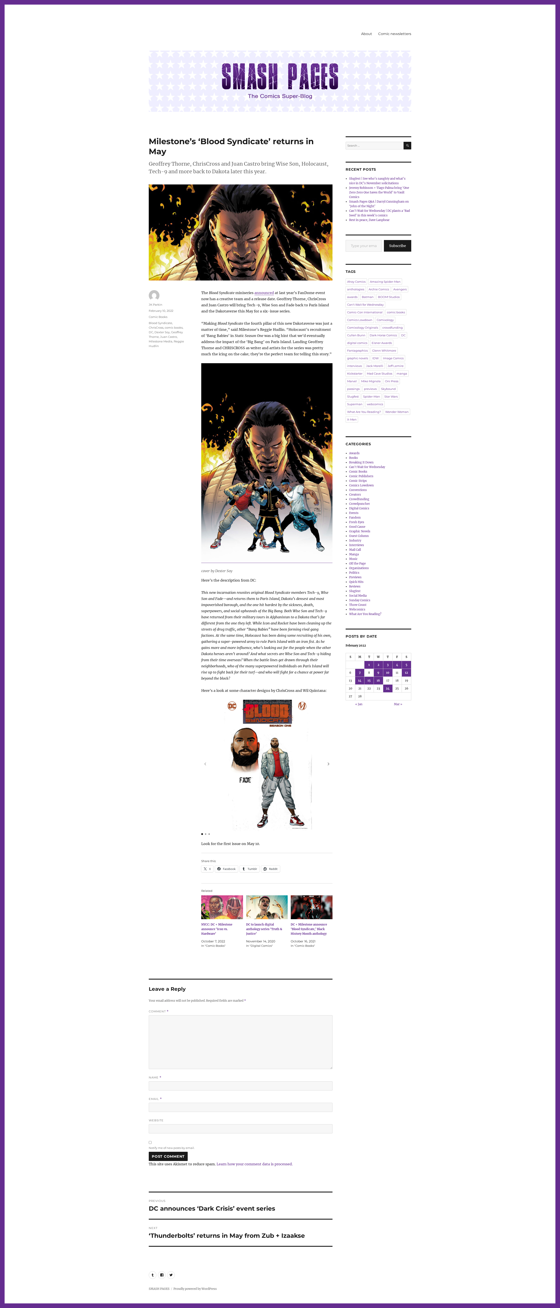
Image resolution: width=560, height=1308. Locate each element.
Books (353, 458)
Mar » (398, 704)
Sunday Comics (359, 600)
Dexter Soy (162, 332)
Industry (355, 540)
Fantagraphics (357, 350)
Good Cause (357, 527)
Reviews (354, 586)
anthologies (355, 289)
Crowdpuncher (359, 504)
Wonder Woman (397, 412)
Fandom (355, 517)
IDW (375, 358)
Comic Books (158, 317)
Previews (355, 577)
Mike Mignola (371, 381)
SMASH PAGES (159, 1289)
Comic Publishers (361, 476)
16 (378, 680)
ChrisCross (156, 327)
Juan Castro (168, 336)
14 (359, 680)
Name (155, 1077)
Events (354, 513)
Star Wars (391, 396)
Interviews (356, 545)
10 (387, 673)
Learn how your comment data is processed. (255, 1164)
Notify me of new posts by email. (172, 1148)
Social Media (358, 596)
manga (402, 373)
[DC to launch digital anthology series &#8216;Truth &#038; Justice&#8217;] (267, 907)
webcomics (375, 404)
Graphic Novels (359, 531)
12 (406, 673)
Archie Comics (379, 289)
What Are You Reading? (364, 412)
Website (156, 1120)
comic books (174, 327)
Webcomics (357, 609)
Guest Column (359, 536)
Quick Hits (356, 582)
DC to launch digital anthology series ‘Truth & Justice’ (264, 929)
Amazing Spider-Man (385, 281)
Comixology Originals (362, 327)
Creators (355, 494)
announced (264, 293)
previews (370, 389)
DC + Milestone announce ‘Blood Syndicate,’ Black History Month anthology (309, 929)
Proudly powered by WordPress (195, 1289)
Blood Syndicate (160, 323)
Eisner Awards (382, 343)
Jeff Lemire (396, 366)
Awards (354, 453)
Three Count (357, 605)
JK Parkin (155, 304)
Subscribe (397, 246)
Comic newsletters (394, 34)
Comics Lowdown (359, 320)
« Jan (358, 704)
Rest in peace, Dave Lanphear (369, 220)
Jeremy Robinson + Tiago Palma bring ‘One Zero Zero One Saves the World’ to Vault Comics (379, 192)
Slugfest (353, 396)
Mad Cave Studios (379, 373)
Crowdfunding (359, 499)
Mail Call (355, 550)
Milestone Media (160, 341)
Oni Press (391, 381)
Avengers (400, 289)
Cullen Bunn (356, 335)
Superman (354, 404)
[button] (329, 764)
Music (353, 559)
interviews (354, 366)
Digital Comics (359, 508)
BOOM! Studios (389, 297)
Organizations (359, 568)
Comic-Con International (365, 312)
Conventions (358, 490)
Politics (354, 573)
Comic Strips (358, 481)
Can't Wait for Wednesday (365, 304)
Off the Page (357, 563)
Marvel (352, 381)
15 (369, 680)
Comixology (385, 320)
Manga (354, 554)
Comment (159, 1011)
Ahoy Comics (356, 281)
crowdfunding (392, 327)
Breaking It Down (361, 462)
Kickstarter (354, 373)
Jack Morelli (374, 366)
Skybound (388, 389)
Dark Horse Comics (383, 335)
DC (151, 332)
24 (388, 688)
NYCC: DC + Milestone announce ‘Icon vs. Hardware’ (216, 929)
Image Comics (393, 358)
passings (353, 389)
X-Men (352, 419)
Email (155, 1099)
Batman (368, 297)
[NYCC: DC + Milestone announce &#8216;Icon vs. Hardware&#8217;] (222, 907)
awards (352, 297)
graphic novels (357, 358)
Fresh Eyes (356, 522)
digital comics (357, 343)
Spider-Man (371, 396)
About (366, 34)
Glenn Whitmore (384, 350)
